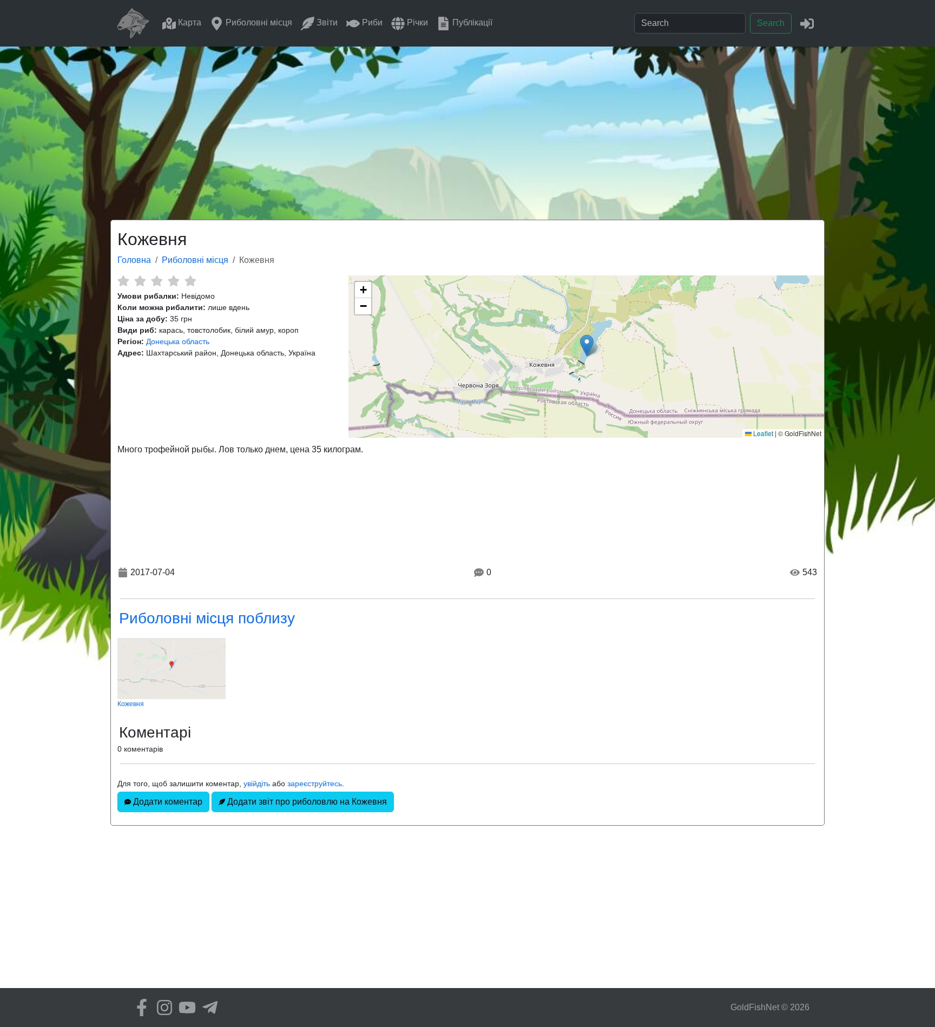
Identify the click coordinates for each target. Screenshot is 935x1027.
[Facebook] (139, 1007)
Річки (416, 22)
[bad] (123, 280)
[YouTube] (184, 1007)
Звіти (326, 22)
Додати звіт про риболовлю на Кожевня (306, 801)
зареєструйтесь (314, 783)
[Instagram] (161, 1007)
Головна (134, 260)
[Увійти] (807, 23)
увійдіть (256, 783)
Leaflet (762, 433)
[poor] (140, 280)
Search (771, 23)
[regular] (156, 280)
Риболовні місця (257, 22)
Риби (371, 22)
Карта (188, 22)
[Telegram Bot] (207, 1007)
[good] (173, 280)
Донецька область (177, 341)
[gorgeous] (190, 280)
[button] (587, 345)
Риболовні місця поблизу (207, 618)
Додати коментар (166, 801)
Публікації (471, 22)
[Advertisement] (467, 127)
